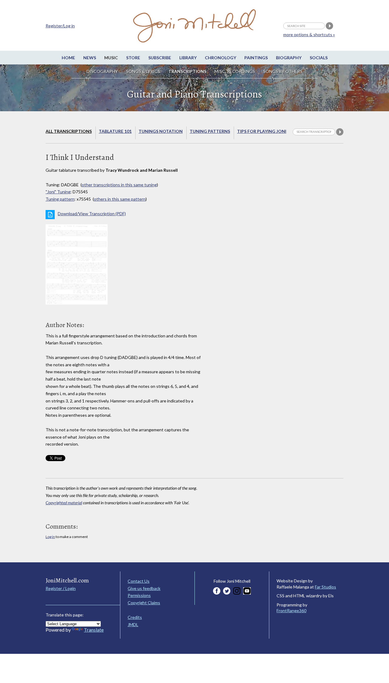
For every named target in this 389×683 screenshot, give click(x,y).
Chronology (220, 57)
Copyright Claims (144, 602)
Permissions (139, 595)
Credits (135, 617)
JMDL (133, 624)
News (89, 57)
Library (188, 57)
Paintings (256, 57)
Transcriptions (187, 71)
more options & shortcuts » (309, 34)
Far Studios (325, 586)
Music (111, 57)
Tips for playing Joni (261, 131)
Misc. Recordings (235, 71)
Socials (319, 57)
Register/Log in (60, 25)
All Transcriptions (69, 131)
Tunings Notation (161, 131)
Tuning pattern (60, 199)
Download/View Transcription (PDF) (92, 213)
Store (133, 57)
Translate (94, 630)
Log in (50, 536)
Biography (288, 57)
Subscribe (159, 57)
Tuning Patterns (210, 131)
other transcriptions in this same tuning (119, 184)
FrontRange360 (291, 610)
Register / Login (61, 588)
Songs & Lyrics (143, 71)
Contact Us (139, 581)
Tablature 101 (115, 131)
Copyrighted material (64, 502)
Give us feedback (144, 588)
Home (68, 57)
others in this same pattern (120, 199)
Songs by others (282, 71)
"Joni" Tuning (58, 191)
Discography (102, 71)
